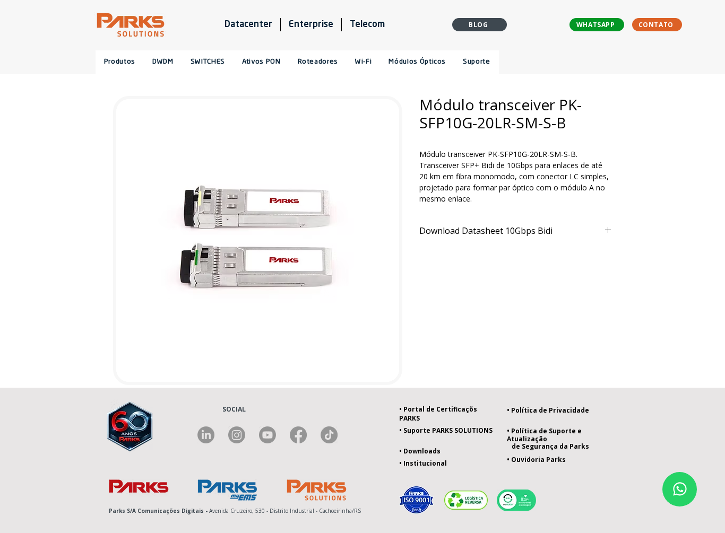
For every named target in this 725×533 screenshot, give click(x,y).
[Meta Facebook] (298, 434)
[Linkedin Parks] (205, 434)
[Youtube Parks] (267, 434)
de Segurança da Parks (548, 446)
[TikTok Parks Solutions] (329, 434)
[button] (318, 62)
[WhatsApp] (679, 489)
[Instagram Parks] (236, 434)
